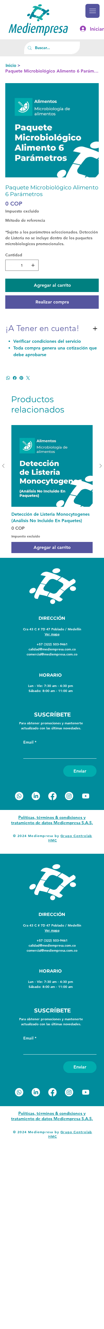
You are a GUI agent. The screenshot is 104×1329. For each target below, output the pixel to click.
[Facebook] (14, 378)
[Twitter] (28, 378)
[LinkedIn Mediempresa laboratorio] (36, 796)
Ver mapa (52, 634)
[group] (52, 489)
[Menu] (92, 11)
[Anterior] (3, 465)
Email (29, 742)
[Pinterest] (21, 378)
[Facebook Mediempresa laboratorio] (52, 796)
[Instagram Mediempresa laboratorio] (69, 796)
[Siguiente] (100, 465)
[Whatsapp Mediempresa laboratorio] (19, 796)
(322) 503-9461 (56, 644)
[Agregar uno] (33, 265)
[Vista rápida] (52, 466)
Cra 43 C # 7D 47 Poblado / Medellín (52, 629)
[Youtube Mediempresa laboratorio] (86, 796)
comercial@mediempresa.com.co (52, 654)
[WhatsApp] (8, 378)
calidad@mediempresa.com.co (52, 649)
